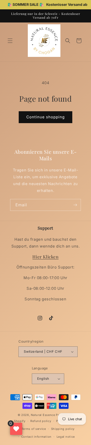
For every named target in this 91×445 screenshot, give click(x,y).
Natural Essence (43, 415)
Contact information (36, 436)
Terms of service (33, 429)
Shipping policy (63, 429)
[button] (10, 40)
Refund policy (40, 421)
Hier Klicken (45, 256)
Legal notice (66, 436)
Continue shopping (45, 117)
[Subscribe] (75, 205)
